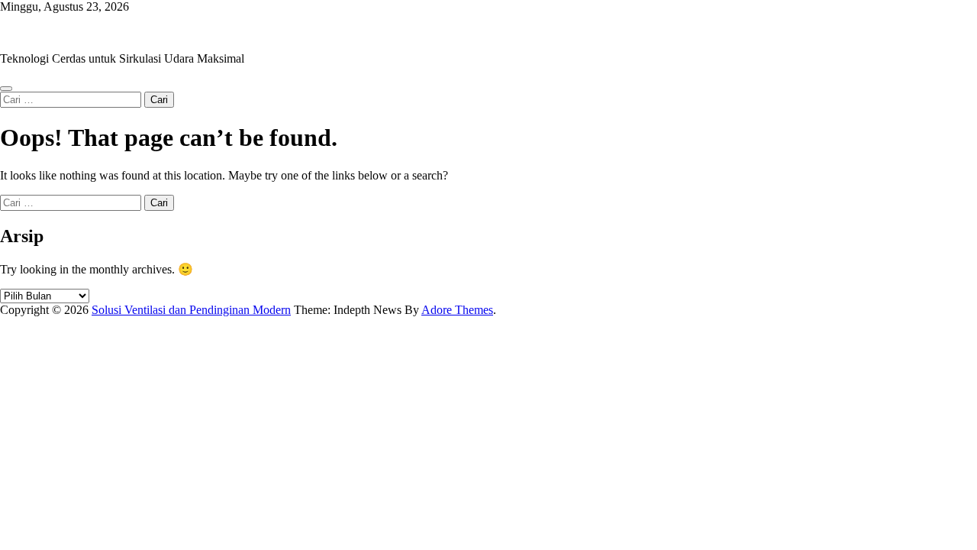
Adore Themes (457, 309)
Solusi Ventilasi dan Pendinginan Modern (99, 32)
